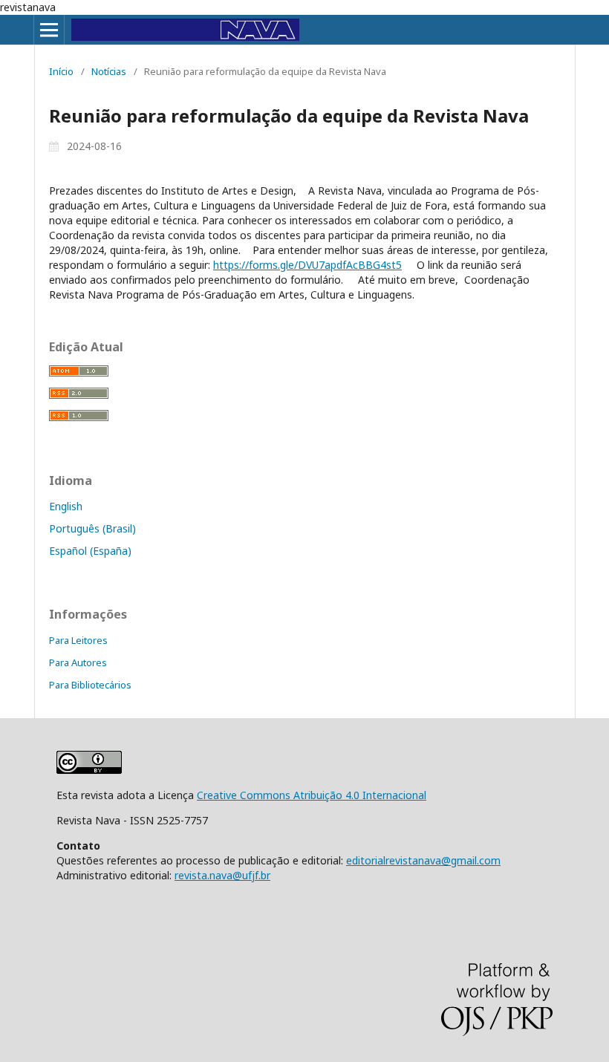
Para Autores (78, 662)
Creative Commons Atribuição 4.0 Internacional (311, 795)
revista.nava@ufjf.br (222, 875)
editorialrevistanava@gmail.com (423, 860)
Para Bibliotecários (90, 684)
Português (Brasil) (92, 528)
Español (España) (90, 551)
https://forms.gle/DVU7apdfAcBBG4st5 (307, 265)
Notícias (108, 71)
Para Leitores (78, 640)
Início (61, 71)
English (65, 506)
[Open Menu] (49, 30)
